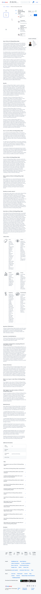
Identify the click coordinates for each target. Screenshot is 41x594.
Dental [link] (20, 567)
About (6, 573)
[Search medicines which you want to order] (29, 2)
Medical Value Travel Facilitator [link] (28, 575)
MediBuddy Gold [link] (14, 561)
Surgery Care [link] (14, 567)
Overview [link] (13, 573)
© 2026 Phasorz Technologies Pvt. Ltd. (11, 589)
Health (6, 561)
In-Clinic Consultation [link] (25, 563)
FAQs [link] (32, 570)
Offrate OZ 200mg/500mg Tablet (16, 6)
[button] (32, 2)
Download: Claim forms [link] (24, 570)
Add (30, 15)
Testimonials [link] (19, 573)
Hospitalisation (7, 570)
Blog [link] (30, 573)
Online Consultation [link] (15, 563)
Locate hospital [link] (14, 570)
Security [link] (18, 575)
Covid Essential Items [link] (24, 565)
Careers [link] (13, 575)
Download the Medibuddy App (11, 580)
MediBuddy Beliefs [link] (16, 577)
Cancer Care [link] (25, 567)
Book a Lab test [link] (14, 565)
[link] (5, 2)
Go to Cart (35, 15)
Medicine (7, 6)
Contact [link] (26, 573)
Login (37, 2)
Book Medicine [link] (23, 561)
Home (4, 6)
